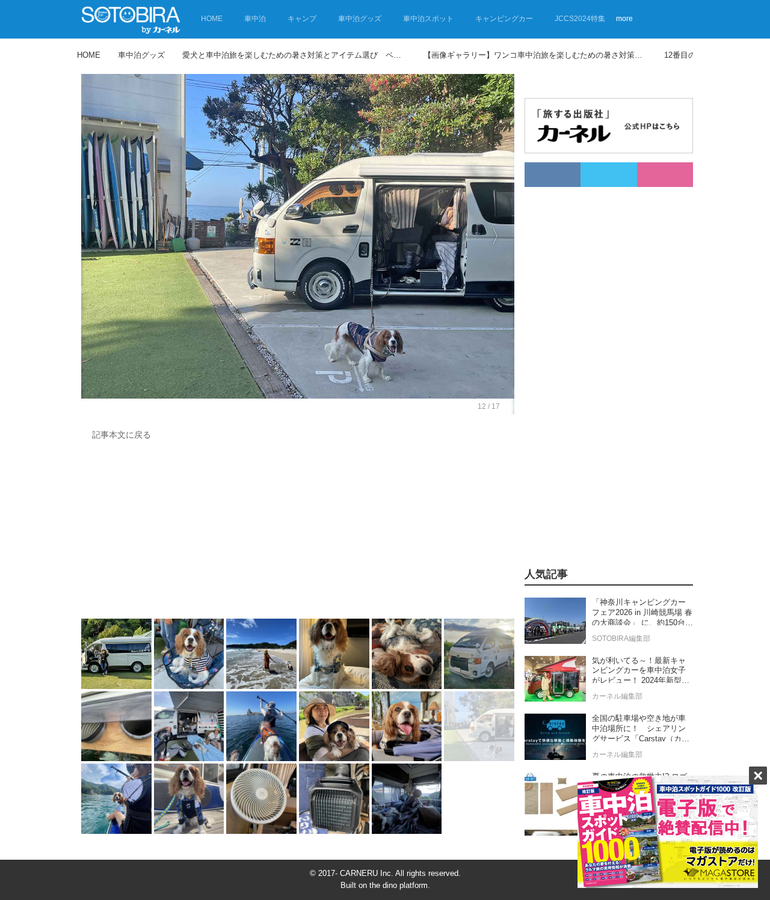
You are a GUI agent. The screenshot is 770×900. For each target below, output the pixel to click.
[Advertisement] (297, 532)
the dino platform (398, 885)
